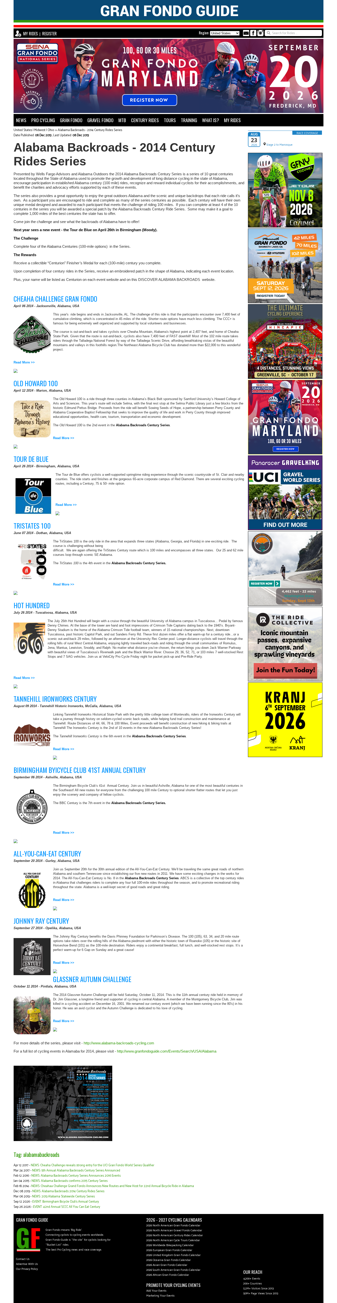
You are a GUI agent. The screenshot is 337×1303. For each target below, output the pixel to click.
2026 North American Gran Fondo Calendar (173, 1225)
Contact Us (23, 1259)
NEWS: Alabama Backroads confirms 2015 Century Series (70, 1181)
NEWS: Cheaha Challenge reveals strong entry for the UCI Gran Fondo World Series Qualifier (92, 1165)
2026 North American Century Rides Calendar (174, 1235)
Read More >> (24, 362)
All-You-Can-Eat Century (47, 853)
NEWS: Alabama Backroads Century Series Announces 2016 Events (76, 1175)
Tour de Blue (31, 459)
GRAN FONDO (71, 120)
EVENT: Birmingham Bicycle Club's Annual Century (65, 1201)
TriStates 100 (32, 526)
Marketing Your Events (160, 1295)
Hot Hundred (32, 605)
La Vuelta (270, 139)
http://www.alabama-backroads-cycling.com (119, 1043)
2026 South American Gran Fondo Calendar (173, 1270)
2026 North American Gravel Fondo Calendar (174, 1230)
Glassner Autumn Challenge (92, 979)
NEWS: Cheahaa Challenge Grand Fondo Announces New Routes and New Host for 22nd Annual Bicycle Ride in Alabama (112, 1186)
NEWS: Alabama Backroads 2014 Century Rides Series (68, 1191)
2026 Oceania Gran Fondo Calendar (168, 1260)
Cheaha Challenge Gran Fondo (55, 299)
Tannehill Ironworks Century (55, 699)
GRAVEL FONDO (100, 120)
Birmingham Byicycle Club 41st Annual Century (80, 770)
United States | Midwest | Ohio (34, 130)
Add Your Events (156, 1290)
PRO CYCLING (43, 120)
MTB (122, 120)
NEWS (21, 120)
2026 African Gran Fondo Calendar (167, 1275)
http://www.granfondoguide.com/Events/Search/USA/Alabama (166, 1051)
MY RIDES (30, 34)
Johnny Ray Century (41, 921)
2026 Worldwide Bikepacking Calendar (170, 1245)
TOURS (170, 120)
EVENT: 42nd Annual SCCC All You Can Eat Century (66, 1207)
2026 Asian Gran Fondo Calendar (166, 1265)
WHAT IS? (210, 120)
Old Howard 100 (36, 383)
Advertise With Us (27, 1264)
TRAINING (189, 120)
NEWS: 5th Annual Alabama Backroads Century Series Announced (76, 1170)
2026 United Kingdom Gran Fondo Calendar (173, 1255)
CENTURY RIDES (145, 120)
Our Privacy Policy (27, 1269)
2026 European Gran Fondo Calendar (169, 1250)
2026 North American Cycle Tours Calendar (173, 1240)
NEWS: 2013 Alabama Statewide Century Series (63, 1196)
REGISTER (49, 34)
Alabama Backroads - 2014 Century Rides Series (90, 130)
